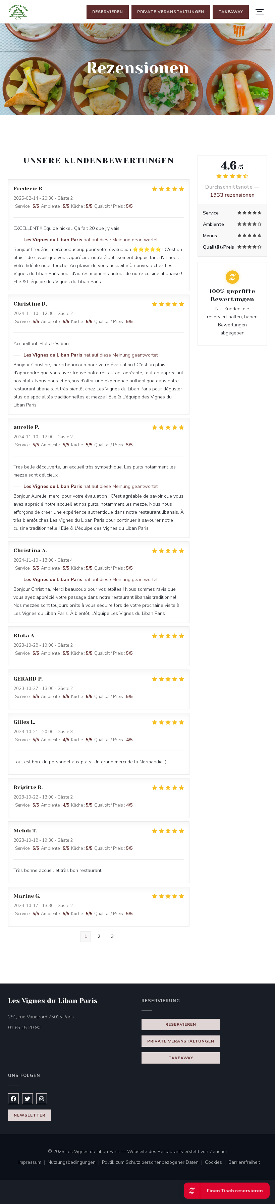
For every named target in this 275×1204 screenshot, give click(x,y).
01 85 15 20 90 (24, 1027)
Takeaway (230, 11)
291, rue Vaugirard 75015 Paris (69, 1016)
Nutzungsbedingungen (75, 1162)
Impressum (33, 1162)
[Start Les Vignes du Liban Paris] (18, 11)
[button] (259, 11)
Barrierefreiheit (244, 1162)
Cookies (216, 1162)
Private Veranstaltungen (170, 11)
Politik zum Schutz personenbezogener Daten (153, 1162)
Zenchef (218, 1151)
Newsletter (29, 1115)
